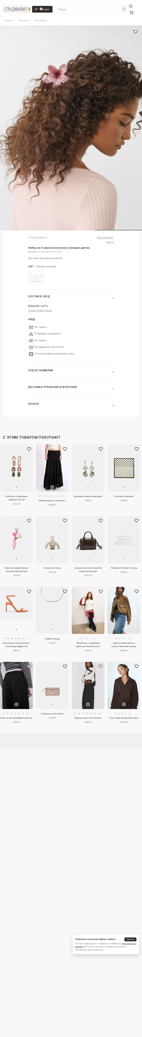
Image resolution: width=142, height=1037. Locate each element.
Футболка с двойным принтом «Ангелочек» (88, 645)
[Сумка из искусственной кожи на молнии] (88, 539)
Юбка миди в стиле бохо (52, 500)
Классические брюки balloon (16, 718)
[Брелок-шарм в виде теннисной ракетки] (16, 539)
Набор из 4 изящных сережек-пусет (16, 498)
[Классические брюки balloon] (16, 685)
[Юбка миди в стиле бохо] (52, 467)
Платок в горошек (123, 496)
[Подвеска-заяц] (52, 539)
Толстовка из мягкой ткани (123, 718)
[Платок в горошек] (123, 467)
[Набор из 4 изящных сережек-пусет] (16, 467)
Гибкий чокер (52, 638)
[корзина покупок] (131, 12)
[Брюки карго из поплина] (88, 685)
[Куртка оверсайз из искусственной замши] (123, 610)
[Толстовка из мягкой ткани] (123, 685)
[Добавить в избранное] (29, 449)
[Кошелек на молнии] (52, 685)
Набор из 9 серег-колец (124, 568)
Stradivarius (37, 237)
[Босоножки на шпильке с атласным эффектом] (16, 603)
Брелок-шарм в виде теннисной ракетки (16, 570)
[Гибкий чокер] (52, 610)
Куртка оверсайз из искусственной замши (123, 645)
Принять (130, 939)
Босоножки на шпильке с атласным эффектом (16, 645)
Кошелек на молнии (52, 713)
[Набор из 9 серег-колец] (123, 539)
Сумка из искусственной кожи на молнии (88, 570)
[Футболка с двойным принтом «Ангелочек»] (88, 610)
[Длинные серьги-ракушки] (88, 467)
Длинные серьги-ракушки (88, 496)
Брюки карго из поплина (88, 718)
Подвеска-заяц (52, 568)
